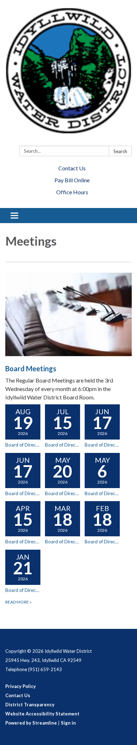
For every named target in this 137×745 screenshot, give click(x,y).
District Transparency (29, 704)
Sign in (68, 723)
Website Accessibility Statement (42, 713)
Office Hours (72, 192)
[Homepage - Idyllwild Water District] (68, 74)
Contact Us (72, 168)
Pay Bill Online (72, 180)
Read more (18, 602)
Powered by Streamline (31, 723)
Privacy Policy (20, 686)
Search (120, 151)
